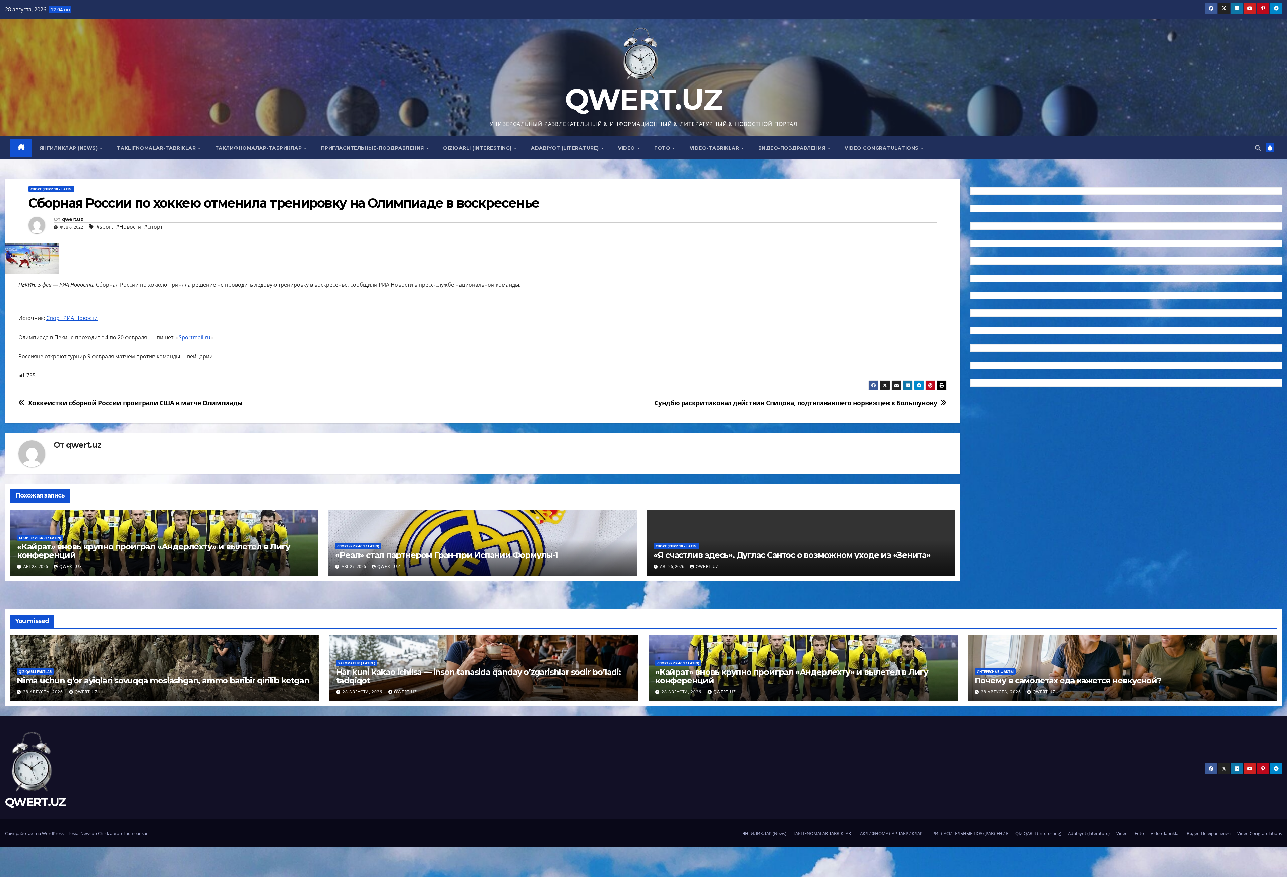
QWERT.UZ (643, 99)
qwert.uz (72, 219)
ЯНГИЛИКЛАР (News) (69, 148)
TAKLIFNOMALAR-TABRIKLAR (157, 148)
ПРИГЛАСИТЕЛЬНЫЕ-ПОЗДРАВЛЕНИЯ (373, 148)
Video (627, 148)
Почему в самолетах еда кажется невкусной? (1068, 680)
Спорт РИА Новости (72, 318)
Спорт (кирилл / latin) (51, 189)
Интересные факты (995, 671)
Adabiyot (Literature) (565, 148)
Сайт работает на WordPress (35, 833)
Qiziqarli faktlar (35, 671)
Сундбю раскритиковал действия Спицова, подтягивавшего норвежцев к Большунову (796, 403)
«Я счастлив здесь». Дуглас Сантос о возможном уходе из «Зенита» (792, 555)
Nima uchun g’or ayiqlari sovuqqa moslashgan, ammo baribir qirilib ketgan (163, 680)
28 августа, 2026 (43, 692)
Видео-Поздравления (792, 148)
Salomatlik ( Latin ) (356, 663)
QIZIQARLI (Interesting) (478, 148)
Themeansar (135, 833)
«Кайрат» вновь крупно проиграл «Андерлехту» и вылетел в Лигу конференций (153, 551)
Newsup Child (94, 833)
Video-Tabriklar (715, 148)
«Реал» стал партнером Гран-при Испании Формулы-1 (446, 555)
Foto (663, 148)
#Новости (128, 226)
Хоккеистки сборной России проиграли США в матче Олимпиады (135, 403)
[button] (1258, 148)
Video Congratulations (882, 148)
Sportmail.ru (194, 337)
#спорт (153, 226)
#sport (104, 226)
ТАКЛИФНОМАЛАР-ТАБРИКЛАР (259, 148)
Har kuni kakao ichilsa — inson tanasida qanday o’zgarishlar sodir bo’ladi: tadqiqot (478, 676)
